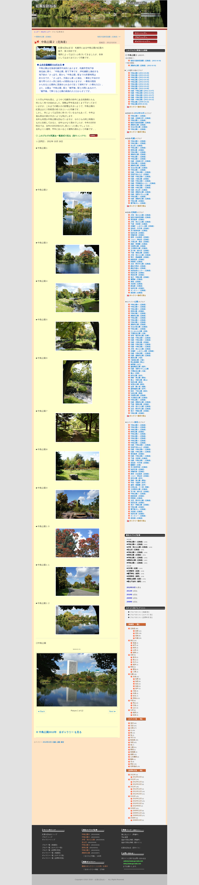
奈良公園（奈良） (137, 375)
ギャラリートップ (48, 840)
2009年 (129, 598)
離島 (132, 759)
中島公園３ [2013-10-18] (140, 77)
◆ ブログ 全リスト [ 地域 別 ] (138, 612)
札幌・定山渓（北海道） (140, 190)
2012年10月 (47, 742)
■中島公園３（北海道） (135, 552)
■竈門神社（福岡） (134, 573)
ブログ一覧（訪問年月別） (52, 850)
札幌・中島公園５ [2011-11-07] (142, 91)
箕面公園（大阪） (137, 358)
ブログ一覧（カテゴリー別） (52, 848)
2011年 (129, 591)
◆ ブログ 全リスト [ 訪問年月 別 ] (140, 617)
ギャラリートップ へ (142, 41)
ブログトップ (45, 32)
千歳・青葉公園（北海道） (140, 253)
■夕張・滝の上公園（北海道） (138, 547)
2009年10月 (137, 815)
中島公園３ (86, 845)
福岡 (134, 712)
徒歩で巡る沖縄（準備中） (131, 840)
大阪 (134, 691)
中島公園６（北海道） (139, 141)
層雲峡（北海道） (137, 279)
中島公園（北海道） (138, 201)
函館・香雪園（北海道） (140, 244)
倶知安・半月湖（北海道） (140, 228)
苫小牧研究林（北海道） (140, 231)
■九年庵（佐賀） (133, 568)
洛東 (136, 679)
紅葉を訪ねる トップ (49, 834)
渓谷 (132, 726)
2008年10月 (137, 820)
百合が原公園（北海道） (140, 127)
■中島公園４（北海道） (135, 544)
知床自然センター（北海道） (141, 270)
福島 (134, 652)
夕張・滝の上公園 (88, 840)
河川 (132, 737)
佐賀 (134, 715)
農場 (132, 749)
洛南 (136, 686)
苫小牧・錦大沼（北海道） (140, 251)
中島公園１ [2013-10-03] (140, 82)
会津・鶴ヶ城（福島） (139, 387)
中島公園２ (86, 850)
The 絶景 (124, 837)
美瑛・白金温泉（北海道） (140, 237)
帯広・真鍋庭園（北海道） (140, 257)
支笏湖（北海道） (137, 284)
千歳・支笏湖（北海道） (140, 224)
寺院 (132, 742)
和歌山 (135, 698)
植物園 (132, 752)
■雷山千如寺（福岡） (134, 581)
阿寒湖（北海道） (137, 262)
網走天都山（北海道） (139, 268)
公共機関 (133, 757)
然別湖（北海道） (137, 293)
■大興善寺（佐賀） (134, 571)
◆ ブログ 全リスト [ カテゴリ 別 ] (140, 615)
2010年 (129, 595)
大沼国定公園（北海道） (140, 248)
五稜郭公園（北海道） (139, 246)
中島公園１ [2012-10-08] (140, 88)
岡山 (134, 703)
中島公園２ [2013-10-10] (140, 80)
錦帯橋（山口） (136, 364)
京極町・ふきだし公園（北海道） (143, 226)
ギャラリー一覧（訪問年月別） (53, 858)
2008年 (129, 602)
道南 (136, 636)
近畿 (132, 674)
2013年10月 (137, 777)
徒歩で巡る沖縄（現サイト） (132, 842)
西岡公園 (85, 848)
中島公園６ (86, 834)
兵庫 (134, 693)
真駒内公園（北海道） (143, 65)
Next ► (112, 711)
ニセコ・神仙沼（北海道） (140, 239)
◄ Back (41, 711)
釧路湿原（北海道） (138, 259)
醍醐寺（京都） (136, 465)
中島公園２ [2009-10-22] (140, 102)
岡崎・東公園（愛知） (139, 378)
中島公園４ (86, 837)
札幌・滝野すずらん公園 (140, 194)
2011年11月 (137, 791)
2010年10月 (137, 803)
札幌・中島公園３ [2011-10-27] (142, 95)
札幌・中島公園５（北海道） (141, 172)
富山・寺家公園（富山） (140, 380)
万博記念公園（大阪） (139, 333)
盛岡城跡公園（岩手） (139, 389)
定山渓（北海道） (137, 146)
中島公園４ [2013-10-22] (140, 75)
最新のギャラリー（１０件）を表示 (95, 866)
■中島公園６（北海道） (135, 542)
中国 (132, 700)
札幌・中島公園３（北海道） (141, 181)
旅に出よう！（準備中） (130, 834)
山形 (134, 650)
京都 (134, 677)
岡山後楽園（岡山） (138, 362)
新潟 (134, 657)
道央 (136, 633)
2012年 (133, 779)
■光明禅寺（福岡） (134, 576)
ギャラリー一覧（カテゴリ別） (53, 855)
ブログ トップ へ (141, 37)
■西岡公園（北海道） (134, 555)
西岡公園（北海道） (138, 150)
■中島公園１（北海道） (135, 563)
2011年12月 (137, 789)
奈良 (134, 696)
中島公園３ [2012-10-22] (140, 86)
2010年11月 (137, 801)
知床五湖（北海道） (138, 233)
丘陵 (132, 728)
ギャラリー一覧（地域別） (52, 853)
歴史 (132, 764)
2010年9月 (137, 806)
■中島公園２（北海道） (135, 558)
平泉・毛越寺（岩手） (139, 483)
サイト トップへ (141, 33)
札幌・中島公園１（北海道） (141, 188)
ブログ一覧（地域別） (50, 845)
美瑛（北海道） (136, 282)
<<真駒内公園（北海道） (43, 37)
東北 (132, 640)
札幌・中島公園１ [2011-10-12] (142, 99)
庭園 (132, 754)
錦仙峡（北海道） (137, 286)
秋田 (134, 648)
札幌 (54, 742)
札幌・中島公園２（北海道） (141, 185)
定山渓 (84, 842)
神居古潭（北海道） (138, 275)
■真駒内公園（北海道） (135, 560)
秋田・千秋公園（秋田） (140, 391)
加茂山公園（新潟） (138, 384)
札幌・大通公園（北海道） (140, 179)
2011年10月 (137, 794)
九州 (132, 710)
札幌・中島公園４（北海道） (141, 176)
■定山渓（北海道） (134, 550)
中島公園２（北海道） (54, 41)
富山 (134, 660)
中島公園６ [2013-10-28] (140, 73)
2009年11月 (137, 813)
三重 (134, 672)
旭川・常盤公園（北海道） (140, 277)
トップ (36, 32)
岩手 (134, 645)
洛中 (136, 688)
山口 (134, 708)
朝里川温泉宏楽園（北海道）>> (108, 37)
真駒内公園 (86, 853)
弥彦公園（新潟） (137, 382)
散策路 (132, 740)
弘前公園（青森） (137, 393)
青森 (134, 643)
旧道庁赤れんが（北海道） (140, 174)
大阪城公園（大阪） (138, 360)
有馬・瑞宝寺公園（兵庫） (140, 335)
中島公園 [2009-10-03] (139, 104)
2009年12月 (137, 811)
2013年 (133, 775)
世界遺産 (133, 766)
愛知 (134, 669)
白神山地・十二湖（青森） (140, 487)
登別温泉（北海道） (138, 219)
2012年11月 (137, 782)
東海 (132, 667)
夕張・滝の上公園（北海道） (141, 215)
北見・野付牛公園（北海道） (141, 264)
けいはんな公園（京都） (140, 331)
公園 (58, 742)
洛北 (136, 684)
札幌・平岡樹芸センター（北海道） (144, 183)
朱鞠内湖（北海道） (138, 235)
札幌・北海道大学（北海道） (141, 118)
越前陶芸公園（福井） (139, 367)
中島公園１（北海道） (139, 129)
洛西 (136, 681)
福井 (134, 665)
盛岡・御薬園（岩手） (139, 485)
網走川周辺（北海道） (139, 266)
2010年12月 (137, 798)
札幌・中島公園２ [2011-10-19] (142, 97)
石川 (134, 662)
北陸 (132, 655)
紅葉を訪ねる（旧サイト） (131, 848)
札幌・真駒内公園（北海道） (141, 192)
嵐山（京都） (135, 373)
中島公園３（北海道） (139, 120)
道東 (136, 631)
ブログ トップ (47, 837)
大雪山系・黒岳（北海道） (140, 242)
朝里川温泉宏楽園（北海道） (146, 61)
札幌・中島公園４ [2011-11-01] (142, 93)
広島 (134, 705)
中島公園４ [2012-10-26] (140, 84)
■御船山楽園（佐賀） (134, 579)
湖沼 (62, 742)
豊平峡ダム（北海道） (139, 203)
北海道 (132, 628)
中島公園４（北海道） (139, 116)
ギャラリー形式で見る (138, 107)
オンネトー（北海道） (139, 290)
